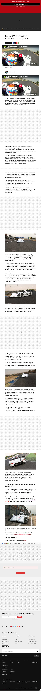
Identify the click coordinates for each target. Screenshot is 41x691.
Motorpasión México (35, 681)
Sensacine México (20, 681)
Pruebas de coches (31, 543)
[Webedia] (5, 655)
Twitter (15, 43)
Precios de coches (18, 641)
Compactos (4, 639)
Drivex (26, 532)
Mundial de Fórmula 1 (32, 643)
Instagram (13, 626)
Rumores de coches (6, 641)
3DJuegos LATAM (12, 681)
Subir (36, 655)
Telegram (15, 626)
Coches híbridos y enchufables (31, 637)
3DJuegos (11, 660)
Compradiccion (4, 674)
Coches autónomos (5, 643)
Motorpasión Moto (34, 662)
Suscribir (19, 616)
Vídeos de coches (17, 543)
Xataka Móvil (4, 662)
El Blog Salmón (12, 671)
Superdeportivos (24, 543)
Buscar (37, 651)
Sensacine (18, 660)
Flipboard (16, 43)
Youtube (11, 626)
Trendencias (4, 671)
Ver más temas (5, 646)
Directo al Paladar (27, 660)
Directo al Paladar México (27, 682)
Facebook (13, 43)
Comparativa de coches (32, 641)
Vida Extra (11, 662)
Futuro (16, 643)
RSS (17, 626)
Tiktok (22, 626)
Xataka (3, 660)
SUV (16, 639)
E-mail (18, 43)
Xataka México (4, 681)
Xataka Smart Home (5, 665)
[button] (11, 72)
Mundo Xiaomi (4, 667)
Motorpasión (34, 660)
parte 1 (24, 540)
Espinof (18, 662)
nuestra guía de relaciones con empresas (22, 534)
